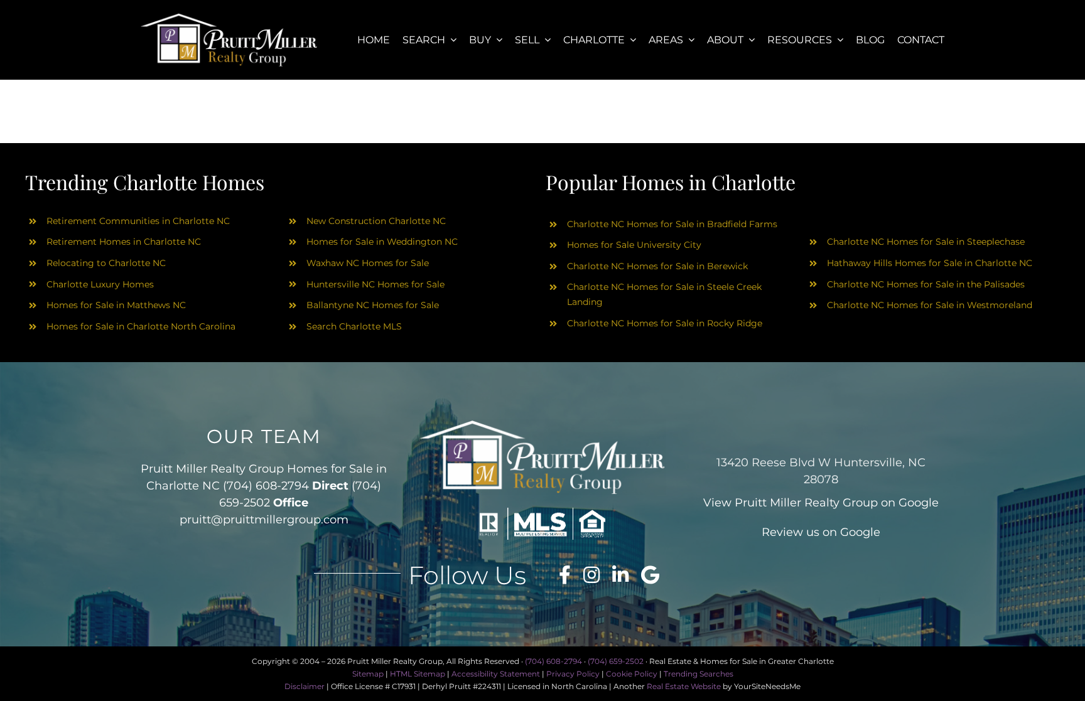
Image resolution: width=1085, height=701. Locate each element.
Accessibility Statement (495, 673)
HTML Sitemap (417, 673)
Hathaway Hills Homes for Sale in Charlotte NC (929, 263)
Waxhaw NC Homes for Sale (367, 263)
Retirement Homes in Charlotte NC (123, 241)
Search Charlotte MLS (354, 326)
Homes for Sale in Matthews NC (116, 305)
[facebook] (565, 574)
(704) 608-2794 (266, 486)
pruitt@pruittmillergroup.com (264, 520)
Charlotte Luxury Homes (100, 284)
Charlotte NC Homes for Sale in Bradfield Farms (672, 224)
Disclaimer (304, 686)
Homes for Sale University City (634, 244)
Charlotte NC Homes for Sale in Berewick (657, 266)
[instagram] (591, 574)
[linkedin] (620, 574)
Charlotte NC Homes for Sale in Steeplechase (926, 241)
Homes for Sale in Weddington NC (382, 241)
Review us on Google (821, 532)
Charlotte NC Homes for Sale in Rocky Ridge (664, 323)
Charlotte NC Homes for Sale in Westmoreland (929, 305)
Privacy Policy (573, 673)
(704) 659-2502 (616, 661)
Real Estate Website (684, 686)
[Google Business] (650, 574)
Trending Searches (698, 673)
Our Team (264, 436)
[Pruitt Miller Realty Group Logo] (229, 17)
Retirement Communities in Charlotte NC (138, 221)
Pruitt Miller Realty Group (806, 503)
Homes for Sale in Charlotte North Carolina (140, 326)
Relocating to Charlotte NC (106, 263)
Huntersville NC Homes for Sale (375, 284)
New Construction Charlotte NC (376, 221)
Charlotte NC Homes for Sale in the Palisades (926, 284)
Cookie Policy (631, 673)
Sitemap (368, 673)
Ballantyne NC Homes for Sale (372, 305)
